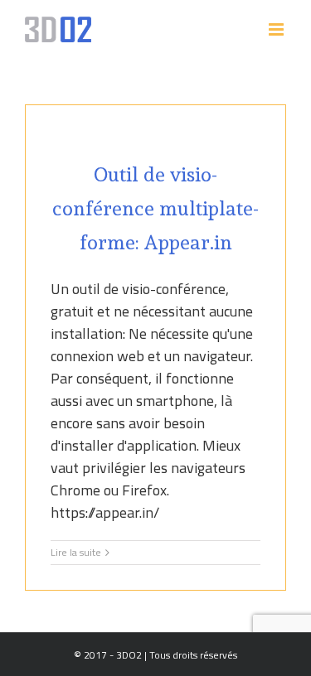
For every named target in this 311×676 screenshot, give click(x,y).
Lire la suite (76, 552)
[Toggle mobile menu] (277, 29)
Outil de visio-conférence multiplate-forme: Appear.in (155, 208)
